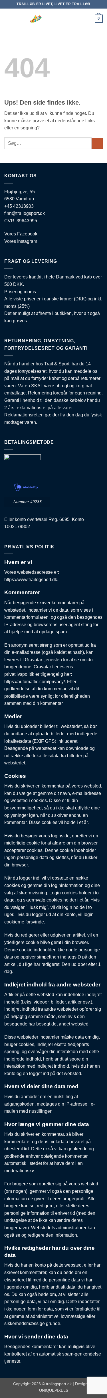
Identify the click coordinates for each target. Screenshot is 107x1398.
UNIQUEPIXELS (53, 1390)
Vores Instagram (20, 241)
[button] (7, 19)
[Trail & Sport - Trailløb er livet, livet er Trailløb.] (53, 19)
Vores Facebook (20, 233)
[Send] (97, 143)
